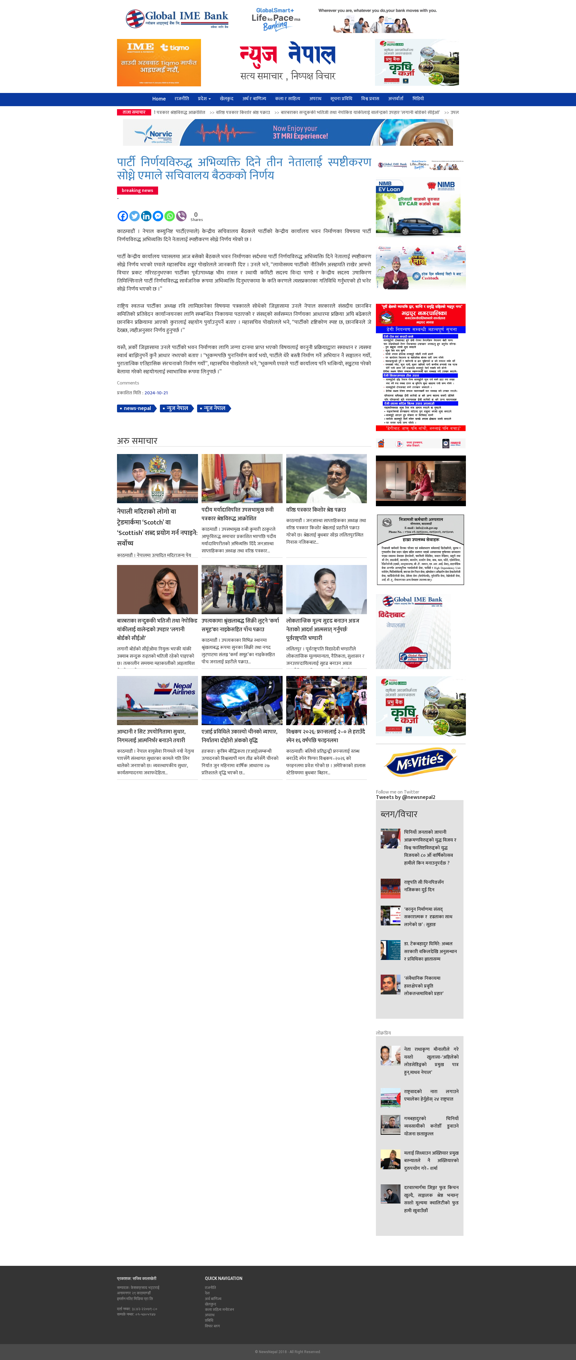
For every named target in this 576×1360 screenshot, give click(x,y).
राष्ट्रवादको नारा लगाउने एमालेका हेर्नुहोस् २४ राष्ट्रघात (431, 1096)
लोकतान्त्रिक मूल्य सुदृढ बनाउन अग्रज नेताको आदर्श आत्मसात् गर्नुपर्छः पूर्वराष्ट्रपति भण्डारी (322, 630)
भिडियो (418, 99)
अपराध (315, 99)
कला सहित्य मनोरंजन (219, 1309)
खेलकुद (226, 99)
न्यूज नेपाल (214, 408)
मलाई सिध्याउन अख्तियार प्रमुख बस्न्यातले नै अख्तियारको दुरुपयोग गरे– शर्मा (431, 1161)
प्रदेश (203, 99)
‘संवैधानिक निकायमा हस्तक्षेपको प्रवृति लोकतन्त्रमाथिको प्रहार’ (423, 986)
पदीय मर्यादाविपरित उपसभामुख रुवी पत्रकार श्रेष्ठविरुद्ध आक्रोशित (238, 514)
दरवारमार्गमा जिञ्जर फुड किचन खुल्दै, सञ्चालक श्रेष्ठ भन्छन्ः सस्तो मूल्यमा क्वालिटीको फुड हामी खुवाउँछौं (431, 1199)
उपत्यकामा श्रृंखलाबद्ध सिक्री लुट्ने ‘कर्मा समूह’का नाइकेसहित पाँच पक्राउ (417, 113)
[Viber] (181, 213)
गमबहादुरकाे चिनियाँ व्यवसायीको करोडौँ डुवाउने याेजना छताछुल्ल (431, 1126)
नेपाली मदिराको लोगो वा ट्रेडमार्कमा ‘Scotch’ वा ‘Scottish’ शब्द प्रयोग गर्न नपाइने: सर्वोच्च (157, 528)
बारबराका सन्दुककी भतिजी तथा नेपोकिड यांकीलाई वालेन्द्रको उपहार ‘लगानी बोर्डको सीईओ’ (264, 113)
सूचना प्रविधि (341, 99)
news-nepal (137, 408)
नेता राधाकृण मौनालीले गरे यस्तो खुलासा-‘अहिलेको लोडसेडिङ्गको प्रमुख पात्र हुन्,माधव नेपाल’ (431, 1061)
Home (159, 99)
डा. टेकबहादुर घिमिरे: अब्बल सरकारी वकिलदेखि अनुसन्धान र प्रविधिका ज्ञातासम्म (430, 951)
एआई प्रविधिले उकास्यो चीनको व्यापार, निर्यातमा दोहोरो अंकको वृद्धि (239, 736)
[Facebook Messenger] (158, 213)
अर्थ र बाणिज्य (254, 99)
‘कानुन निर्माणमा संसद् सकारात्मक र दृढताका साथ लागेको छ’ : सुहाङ (428, 917)
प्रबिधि (209, 1320)
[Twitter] (134, 213)
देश (207, 1293)
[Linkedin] (146, 213)
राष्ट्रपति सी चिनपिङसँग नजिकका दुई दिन (424, 886)
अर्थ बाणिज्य (213, 1299)
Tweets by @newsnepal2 (405, 797)
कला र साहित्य (287, 99)
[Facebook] (123, 213)
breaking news (137, 191)
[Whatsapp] (169, 213)
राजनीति (182, 99)
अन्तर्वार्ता (396, 99)
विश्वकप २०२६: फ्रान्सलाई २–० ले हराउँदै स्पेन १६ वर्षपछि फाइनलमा (325, 736)
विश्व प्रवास (370, 99)
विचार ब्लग (212, 1326)
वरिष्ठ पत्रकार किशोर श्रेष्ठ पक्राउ (316, 510)
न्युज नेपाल (177, 408)
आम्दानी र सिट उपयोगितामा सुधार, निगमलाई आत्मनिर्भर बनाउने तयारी (151, 736)
